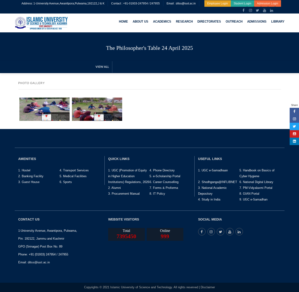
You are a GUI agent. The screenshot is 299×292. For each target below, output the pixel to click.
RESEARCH (184, 21)
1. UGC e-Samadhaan (213, 170)
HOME (123, 21)
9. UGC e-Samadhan (253, 199)
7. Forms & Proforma (164, 188)
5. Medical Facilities (73, 176)
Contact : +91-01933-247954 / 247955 (135, 3)
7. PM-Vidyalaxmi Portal (255, 188)
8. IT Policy (157, 193)
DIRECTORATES (209, 21)
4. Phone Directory (162, 170)
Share (294, 105)
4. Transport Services (74, 170)
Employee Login (217, 3)
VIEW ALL (102, 67)
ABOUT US (140, 21)
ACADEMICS (162, 21)
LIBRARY (278, 21)
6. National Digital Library (256, 182)
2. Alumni (114, 188)
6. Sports (66, 182)
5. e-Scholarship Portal (165, 176)
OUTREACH (234, 21)
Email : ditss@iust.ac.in (181, 3)
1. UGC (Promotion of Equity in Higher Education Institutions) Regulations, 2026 (128, 176)
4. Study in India (209, 199)
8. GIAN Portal (249, 193)
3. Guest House (28, 182)
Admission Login (267, 3)
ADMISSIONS (257, 21)
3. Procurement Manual (124, 193)
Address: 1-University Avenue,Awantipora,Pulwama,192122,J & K (62, 3)
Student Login (242, 3)
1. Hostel (24, 170)
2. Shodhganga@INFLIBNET (217, 182)
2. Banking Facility (30, 176)
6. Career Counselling (164, 182)
